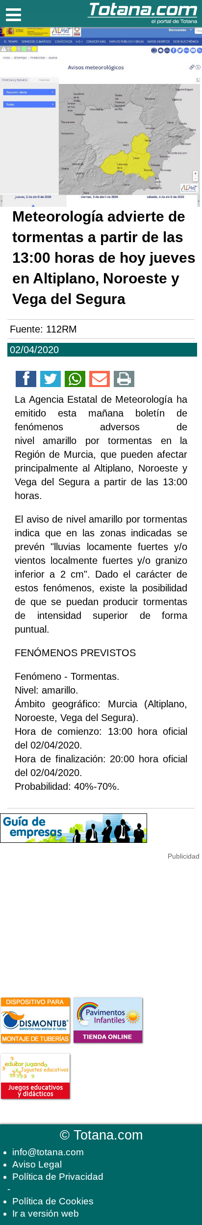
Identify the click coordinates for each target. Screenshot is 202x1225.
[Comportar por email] (99, 380)
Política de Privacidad (57, 1176)
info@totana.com (48, 1152)
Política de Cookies (53, 1201)
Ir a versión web (45, 1213)
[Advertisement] (73, 923)
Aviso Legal (37, 1164)
